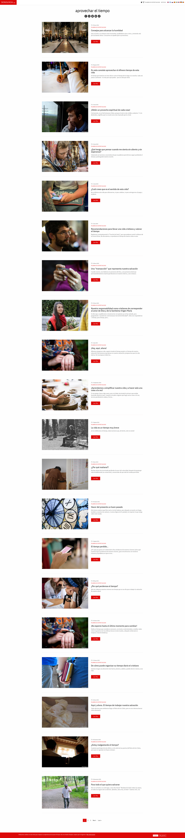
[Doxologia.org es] (174, 2)
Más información (90, 834)
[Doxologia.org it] (176, 2)
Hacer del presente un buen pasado (107, 507)
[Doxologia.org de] (181, 2)
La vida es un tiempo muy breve (105, 427)
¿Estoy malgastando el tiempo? (105, 745)
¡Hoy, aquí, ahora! (99, 348)
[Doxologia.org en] (168, 2)
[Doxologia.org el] (170, 2)
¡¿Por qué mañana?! (100, 467)
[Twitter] (142, 2)
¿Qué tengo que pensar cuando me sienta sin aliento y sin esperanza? (116, 150)
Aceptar (155, 835)
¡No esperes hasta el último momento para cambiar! (114, 626)
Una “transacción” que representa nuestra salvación (114, 268)
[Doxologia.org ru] (172, 2)
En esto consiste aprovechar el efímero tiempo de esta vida (115, 71)
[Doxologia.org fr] (179, 2)
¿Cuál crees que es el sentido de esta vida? (110, 189)
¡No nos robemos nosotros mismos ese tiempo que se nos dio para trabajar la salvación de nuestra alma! (116, 590)
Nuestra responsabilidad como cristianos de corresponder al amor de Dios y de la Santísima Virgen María (116, 309)
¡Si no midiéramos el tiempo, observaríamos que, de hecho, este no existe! (112, 431)
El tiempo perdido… (99, 546)
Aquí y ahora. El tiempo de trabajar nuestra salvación (114, 705)
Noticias (163, 2)
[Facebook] (144, 2)
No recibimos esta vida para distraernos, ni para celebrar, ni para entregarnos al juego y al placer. (116, 193)
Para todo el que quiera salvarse (105, 784)
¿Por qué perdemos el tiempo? (104, 586)
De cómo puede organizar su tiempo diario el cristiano (115, 665)
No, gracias (162, 835)
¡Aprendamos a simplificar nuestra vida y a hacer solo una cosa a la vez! (116, 389)
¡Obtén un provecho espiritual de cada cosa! (110, 110)
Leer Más (95, 41)
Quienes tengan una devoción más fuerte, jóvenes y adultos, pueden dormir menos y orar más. (117, 670)
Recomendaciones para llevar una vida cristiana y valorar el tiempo (116, 230)
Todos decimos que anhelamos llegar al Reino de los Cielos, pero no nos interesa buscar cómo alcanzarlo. (116, 709)
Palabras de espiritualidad (152, 2)
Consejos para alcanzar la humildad (107, 30)
